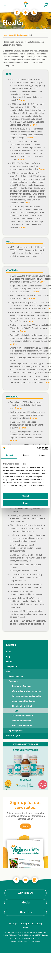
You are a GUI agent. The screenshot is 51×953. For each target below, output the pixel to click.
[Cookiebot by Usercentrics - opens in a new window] (37, 448)
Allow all (25, 496)
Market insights (13, 735)
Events (9, 662)
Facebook (16, 880)
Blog (8, 657)
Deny (25, 503)
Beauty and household (22, 716)
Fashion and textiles (21, 721)
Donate (17, 12)
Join (25, 12)
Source (20, 159)
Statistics (23, 35)
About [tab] (42, 455)
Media (16, 35)
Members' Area (34, 12)
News (11, 35)
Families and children (22, 726)
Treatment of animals (21, 686)
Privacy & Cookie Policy (31, 923)
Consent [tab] (9, 455)
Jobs (25, 927)
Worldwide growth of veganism (26, 691)
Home (5, 35)
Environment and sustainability (26, 696)
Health (15, 711)
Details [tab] (26, 455)
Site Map (13, 923)
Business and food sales (23, 701)
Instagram (35, 880)
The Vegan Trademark (22, 706)
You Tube (25, 880)
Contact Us (25, 893)
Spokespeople (16, 731)
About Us (25, 912)
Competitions (12, 666)
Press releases (16, 676)
